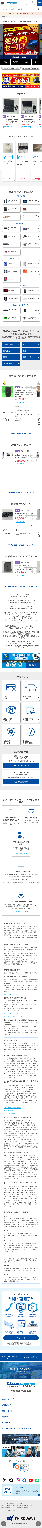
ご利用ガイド (26, 62)
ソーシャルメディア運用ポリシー (9, 1505)
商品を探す (5, 62)
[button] (4, 42)
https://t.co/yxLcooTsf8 (22, 616)
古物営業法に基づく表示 (26, 1505)
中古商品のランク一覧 (20, 912)
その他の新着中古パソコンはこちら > (21, 493)
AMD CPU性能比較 (9, 1113)
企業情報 (5, 1423)
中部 (24, 350)
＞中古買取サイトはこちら (21, 853)
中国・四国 (27, 357)
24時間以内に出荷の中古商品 (10, 68)
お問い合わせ (37, 62)
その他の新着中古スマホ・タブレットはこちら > (21, 587)
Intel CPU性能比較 (9, 1110)
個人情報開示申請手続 (22, 1508)
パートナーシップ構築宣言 (8, 1510)
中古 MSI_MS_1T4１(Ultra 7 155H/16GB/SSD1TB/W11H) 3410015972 (24, 456)
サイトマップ (4, 1503)
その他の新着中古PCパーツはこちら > (21, 545)
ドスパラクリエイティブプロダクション (15, 1428)
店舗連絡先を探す (21, 782)
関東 (24, 344)
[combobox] (25, 9)
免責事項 (12, 1503)
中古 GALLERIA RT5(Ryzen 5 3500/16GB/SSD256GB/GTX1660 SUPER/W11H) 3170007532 (24, 393)
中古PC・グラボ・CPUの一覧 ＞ (21, 13)
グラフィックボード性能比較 (12, 1107)
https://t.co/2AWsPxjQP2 (22, 608)
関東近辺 (6, 350)
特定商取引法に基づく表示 (8, 1508)
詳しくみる (21, 1337)
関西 (5, 357)
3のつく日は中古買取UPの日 (30, 68)
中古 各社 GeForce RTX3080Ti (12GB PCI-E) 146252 (24, 514)
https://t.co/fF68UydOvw (22, 602)
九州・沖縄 (7, 363)
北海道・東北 (8, 344)
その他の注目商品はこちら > (21, 433)
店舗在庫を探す (15, 62)
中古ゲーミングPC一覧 (10, 994)
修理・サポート (7, 1411)
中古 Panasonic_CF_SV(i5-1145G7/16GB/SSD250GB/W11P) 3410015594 (11, 123)
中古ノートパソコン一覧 (11, 1013)
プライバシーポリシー (22, 1503)
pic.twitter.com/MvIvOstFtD (21, 643)
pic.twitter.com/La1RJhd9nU (21, 618)
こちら (29, 880)
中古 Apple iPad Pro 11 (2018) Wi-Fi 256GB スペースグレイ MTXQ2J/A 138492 (24, 567)
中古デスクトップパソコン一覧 (13, 1016)
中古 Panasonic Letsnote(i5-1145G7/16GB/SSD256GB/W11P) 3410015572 (29, 123)
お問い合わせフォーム (21, 765)
